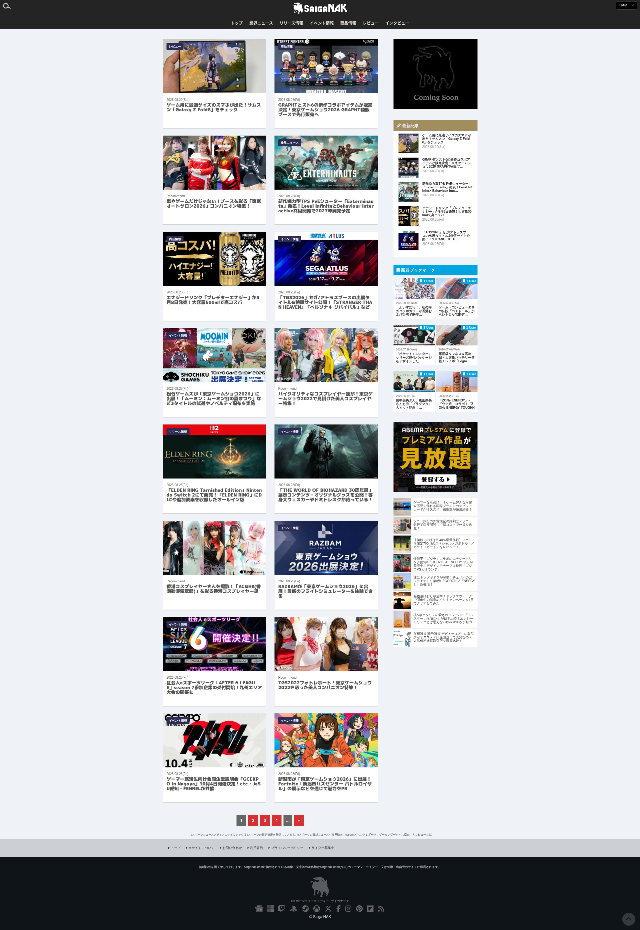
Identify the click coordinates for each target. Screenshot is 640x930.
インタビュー (397, 23)
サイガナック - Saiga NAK (320, 8)
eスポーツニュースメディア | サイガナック (320, 900)
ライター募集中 (323, 847)
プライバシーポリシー (287, 847)
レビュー (371, 23)
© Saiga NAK (320, 916)
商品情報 (348, 23)
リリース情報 (291, 23)
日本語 (623, 5)
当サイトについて (201, 847)
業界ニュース (261, 23)
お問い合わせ (232, 847)
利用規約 (256, 847)
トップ (237, 23)
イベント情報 (322, 23)
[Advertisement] (436, 74)
